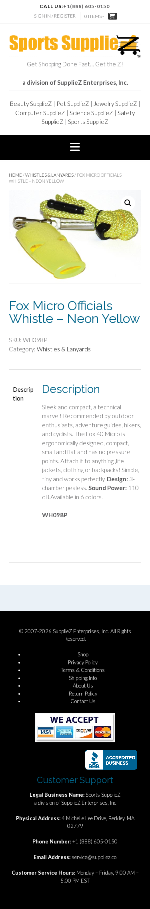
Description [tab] (23, 394)
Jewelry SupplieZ (115, 103)
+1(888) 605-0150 (86, 6)
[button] (75, 147)
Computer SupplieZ (40, 112)
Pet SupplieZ (72, 103)
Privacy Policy (83, 662)
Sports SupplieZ (88, 121)
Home (15, 174)
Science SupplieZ (91, 112)
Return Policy (83, 693)
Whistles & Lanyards (49, 174)
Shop (83, 654)
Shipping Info (83, 678)
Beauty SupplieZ (31, 103)
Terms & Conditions (83, 670)
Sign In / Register (55, 16)
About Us (83, 685)
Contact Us (83, 701)
